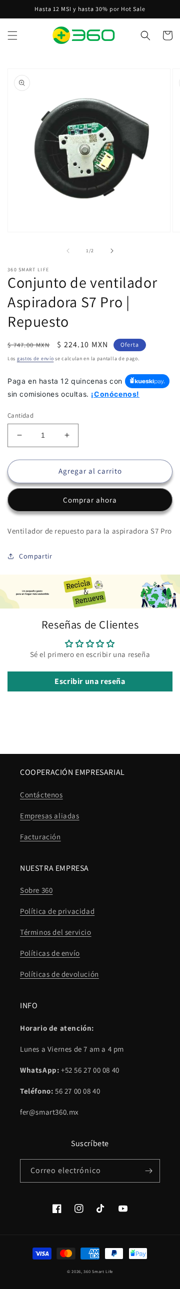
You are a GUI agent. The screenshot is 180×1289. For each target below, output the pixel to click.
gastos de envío (35, 358)
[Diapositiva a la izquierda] (68, 251)
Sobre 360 (36, 890)
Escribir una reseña (89, 681)
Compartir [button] (35, 556)
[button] (13, 35)
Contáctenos (41, 794)
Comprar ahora (90, 500)
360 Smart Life (98, 1271)
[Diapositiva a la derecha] (112, 251)
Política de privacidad (57, 911)
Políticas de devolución (59, 974)
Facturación (40, 836)
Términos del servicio (56, 932)
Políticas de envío (50, 953)
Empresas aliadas (50, 815)
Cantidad (21, 415)
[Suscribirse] (149, 1171)
